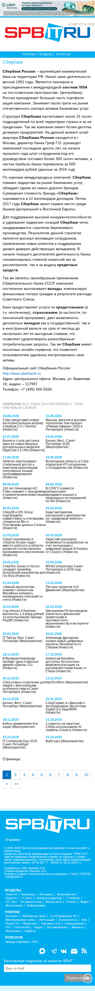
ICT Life (11, 901)
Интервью (46, 894)
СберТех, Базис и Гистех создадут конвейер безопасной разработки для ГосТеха (24, 571)
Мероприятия (66, 894)
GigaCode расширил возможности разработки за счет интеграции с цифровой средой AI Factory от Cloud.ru (67, 545)
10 (86, 775)
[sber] (47, 8)
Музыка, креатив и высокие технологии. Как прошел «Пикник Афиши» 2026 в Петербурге (66, 424)
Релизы (71, 901)
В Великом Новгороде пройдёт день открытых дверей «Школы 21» (21, 662)
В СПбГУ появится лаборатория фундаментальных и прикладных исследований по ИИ (66, 494)
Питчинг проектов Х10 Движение (62, 588)
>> (17, 784)
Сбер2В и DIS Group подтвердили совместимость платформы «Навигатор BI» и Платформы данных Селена (24, 518)
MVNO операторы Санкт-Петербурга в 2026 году (65, 567)
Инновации (13, 931)
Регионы (63, 54)
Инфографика (36, 905)
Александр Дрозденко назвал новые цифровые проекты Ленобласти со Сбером (64, 642)
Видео (84, 901)
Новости (11, 894)
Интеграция (47, 919)
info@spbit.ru (14, 876)
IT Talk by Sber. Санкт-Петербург (19, 639)
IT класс (26, 898)
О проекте (13, 839)
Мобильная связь (34, 916)
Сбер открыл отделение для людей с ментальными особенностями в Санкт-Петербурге (24, 687)
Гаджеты (30, 931)
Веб (84, 919)
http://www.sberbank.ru (22, 373)
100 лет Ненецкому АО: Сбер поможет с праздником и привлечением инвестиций (24, 491)
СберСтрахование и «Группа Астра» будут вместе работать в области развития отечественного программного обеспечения (23, 545)
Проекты (11, 898)
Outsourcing (22, 927)
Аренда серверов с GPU (22, 941)
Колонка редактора (49, 898)
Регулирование (57, 927)
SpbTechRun (55, 682)
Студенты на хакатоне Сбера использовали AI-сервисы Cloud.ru (64, 727)
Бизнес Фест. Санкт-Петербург (18, 704)
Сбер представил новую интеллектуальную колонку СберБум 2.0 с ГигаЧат (23, 423)
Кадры (38, 927)
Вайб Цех (53, 741)
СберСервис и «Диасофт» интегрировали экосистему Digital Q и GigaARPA (66, 706)
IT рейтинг (73, 898)
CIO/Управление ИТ (63, 916)
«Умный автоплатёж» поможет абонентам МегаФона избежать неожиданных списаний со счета (23, 593)
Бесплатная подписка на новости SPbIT (38, 961)
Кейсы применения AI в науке (20, 725)
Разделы (46, 54)
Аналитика (28, 894)
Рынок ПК (12, 923)
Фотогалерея (14, 905)
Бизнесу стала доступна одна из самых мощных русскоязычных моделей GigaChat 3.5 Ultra (21, 445)
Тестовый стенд (30, 901)
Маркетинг (30, 923)
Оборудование (74, 923)
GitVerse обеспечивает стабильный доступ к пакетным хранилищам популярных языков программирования (20, 467)
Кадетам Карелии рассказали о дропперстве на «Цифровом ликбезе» (66, 515)
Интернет (12, 916)
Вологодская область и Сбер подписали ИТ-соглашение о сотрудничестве (67, 464)
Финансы (78, 927)
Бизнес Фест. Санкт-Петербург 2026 (61, 442)
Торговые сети (50, 923)
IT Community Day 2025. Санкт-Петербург (20, 742)
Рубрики (29, 54)
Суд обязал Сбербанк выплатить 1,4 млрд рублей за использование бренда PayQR (23, 615)
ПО (8, 927)
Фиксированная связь (20, 919)
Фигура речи (53, 901)
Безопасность (68, 919)
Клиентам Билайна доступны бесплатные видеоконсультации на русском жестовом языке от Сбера (66, 665)
